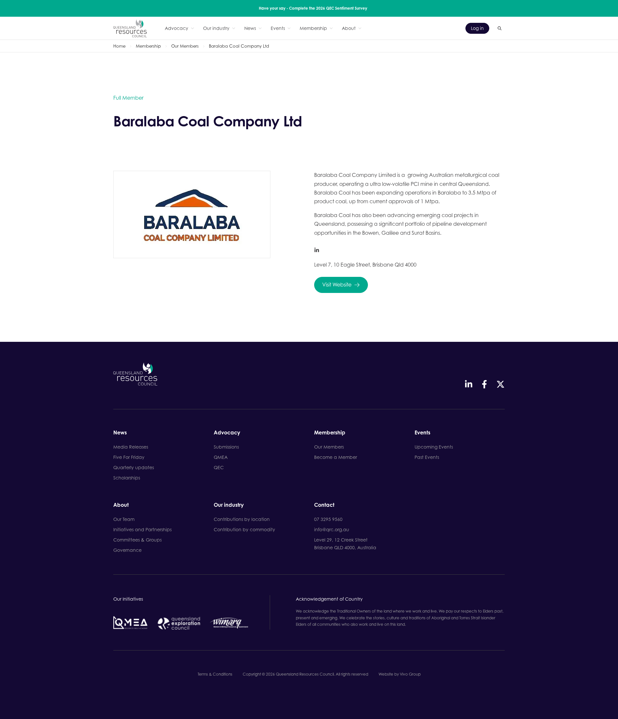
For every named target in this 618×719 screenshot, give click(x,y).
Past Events (427, 457)
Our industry (216, 28)
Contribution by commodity (244, 529)
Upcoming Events (434, 447)
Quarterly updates (133, 467)
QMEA (221, 457)
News (250, 28)
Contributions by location (242, 519)
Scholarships (126, 477)
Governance (127, 550)
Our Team (124, 519)
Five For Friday (129, 457)
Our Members (185, 46)
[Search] (499, 28)
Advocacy (176, 28)
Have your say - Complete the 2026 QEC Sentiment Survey (313, 8)
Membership (313, 28)
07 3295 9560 (328, 519)
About (349, 28)
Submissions (226, 447)
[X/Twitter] (500, 384)
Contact (324, 505)
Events (278, 28)
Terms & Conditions (215, 674)
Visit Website (336, 284)
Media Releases (130, 447)
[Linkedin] (468, 384)
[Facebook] (484, 384)
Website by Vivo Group (400, 674)
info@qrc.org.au (331, 529)
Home (119, 46)
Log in (477, 28)
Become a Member (335, 457)
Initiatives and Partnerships (142, 529)
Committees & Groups (137, 539)
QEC (219, 467)
